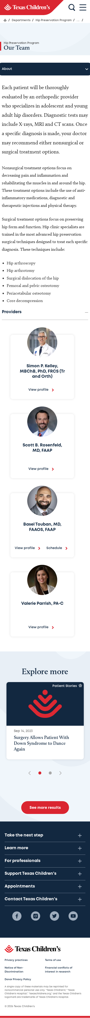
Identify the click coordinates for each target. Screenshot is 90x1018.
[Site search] (71, 7)
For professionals (22, 861)
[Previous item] (31, 773)
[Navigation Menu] (82, 7)
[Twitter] (54, 916)
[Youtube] (73, 916)
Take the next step (24, 835)
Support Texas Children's (30, 873)
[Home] (5, 20)
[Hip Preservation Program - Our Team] (32, 7)
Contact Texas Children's (31, 899)
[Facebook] (17, 916)
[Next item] (58, 773)
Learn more (16, 848)
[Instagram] (35, 916)
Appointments (20, 886)
